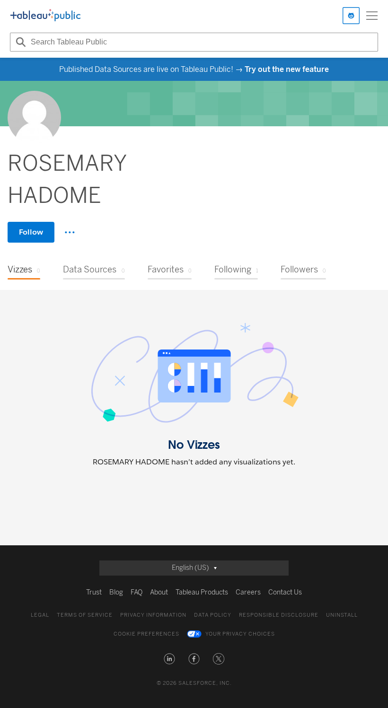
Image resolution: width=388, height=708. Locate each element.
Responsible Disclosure (278, 615)
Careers (248, 592)
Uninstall (342, 615)
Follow (31, 232)
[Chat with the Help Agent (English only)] (351, 15)
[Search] (19, 42)
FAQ (136, 592)
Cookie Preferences (146, 634)
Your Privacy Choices (240, 634)
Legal (40, 615)
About (159, 592)
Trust (94, 592)
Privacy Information (153, 615)
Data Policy (212, 615)
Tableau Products (202, 592)
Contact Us (285, 592)
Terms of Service (85, 615)
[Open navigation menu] (371, 15)
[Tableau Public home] (45, 15)
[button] (169, 658)
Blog (116, 592)
